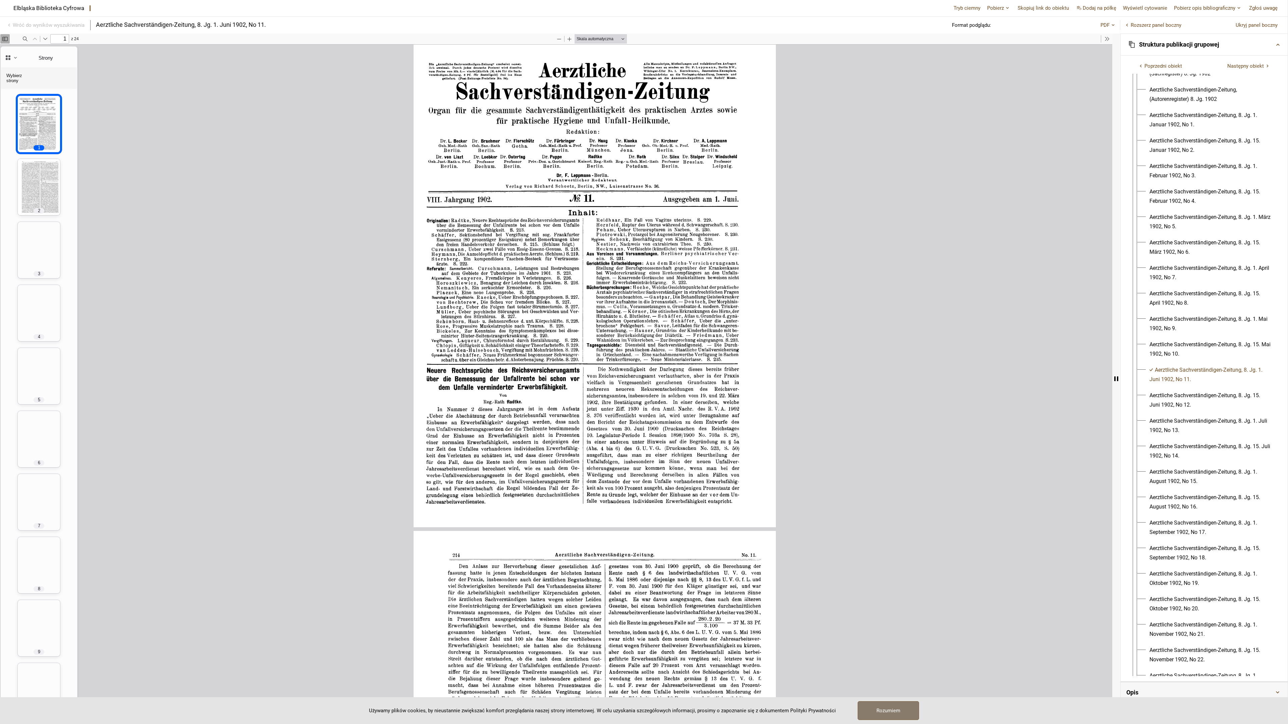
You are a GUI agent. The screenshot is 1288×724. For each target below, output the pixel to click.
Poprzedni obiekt (1163, 66)
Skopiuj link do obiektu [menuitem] (1043, 8)
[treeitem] (1204, 375)
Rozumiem (888, 711)
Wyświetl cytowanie (1145, 8)
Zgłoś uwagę (1263, 8)
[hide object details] (1116, 379)
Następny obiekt (1245, 66)
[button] (1204, 44)
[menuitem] (1210, 94)
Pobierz (995, 8)
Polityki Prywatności (813, 711)
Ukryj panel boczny (1257, 25)
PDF (1105, 25)
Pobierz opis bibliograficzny (1204, 8)
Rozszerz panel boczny (1156, 25)
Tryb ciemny (967, 8)
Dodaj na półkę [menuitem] (1099, 8)
